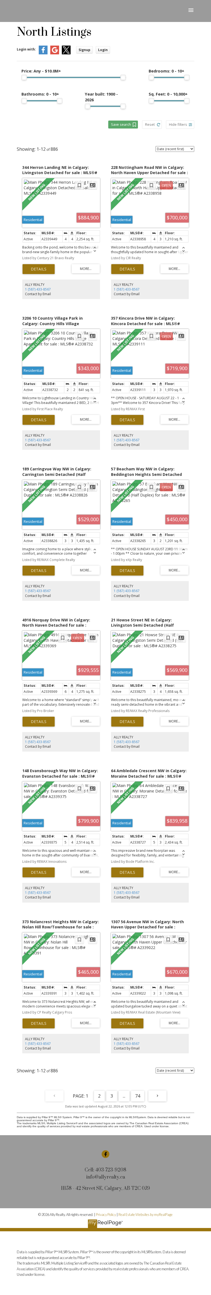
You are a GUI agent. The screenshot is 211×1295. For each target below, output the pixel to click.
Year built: (101, 96)
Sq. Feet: (168, 94)
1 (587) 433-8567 (38, 289)
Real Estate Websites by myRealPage (145, 1214)
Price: (41, 71)
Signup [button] (84, 50)
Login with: (26, 49)
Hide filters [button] (178, 124)
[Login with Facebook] (43, 53)
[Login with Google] (54, 53)
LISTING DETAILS (39, 269)
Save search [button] (121, 124)
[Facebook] (105, 1154)
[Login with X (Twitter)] (66, 53)
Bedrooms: (166, 71)
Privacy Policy (106, 1214)
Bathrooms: (40, 94)
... (124, 1096)
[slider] (24, 77)
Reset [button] (150, 124)
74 (137, 1096)
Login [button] (103, 50)
